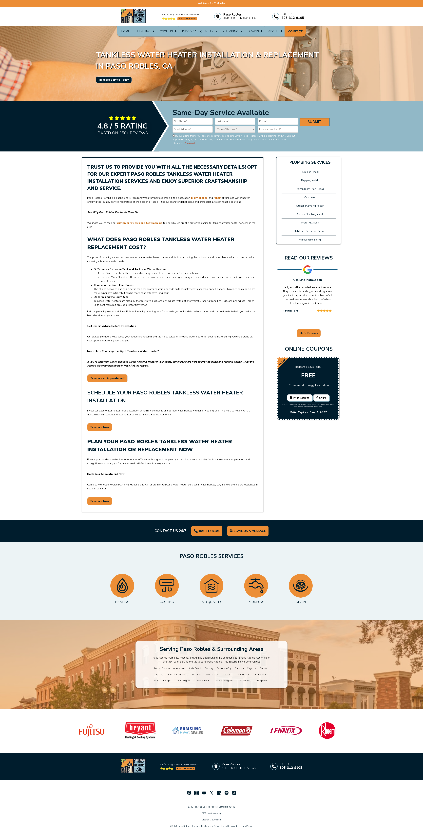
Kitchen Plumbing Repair (310, 206)
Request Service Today (114, 80)
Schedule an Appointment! (107, 378)
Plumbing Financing (310, 239)
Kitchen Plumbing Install (310, 214)
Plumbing (230, 31)
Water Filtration (310, 222)
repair (217, 198)
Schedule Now (99, 427)
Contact (295, 31)
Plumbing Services (310, 162)
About (273, 31)
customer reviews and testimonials (139, 223)
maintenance (199, 198)
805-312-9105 (209, 531)
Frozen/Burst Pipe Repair (310, 189)
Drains (253, 31)
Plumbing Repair (310, 172)
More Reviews (309, 333)
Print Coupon (301, 398)
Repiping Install (310, 180)
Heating (144, 31)
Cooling (166, 31)
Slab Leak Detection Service (310, 231)
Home (125, 31)
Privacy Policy (245, 826)
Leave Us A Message (250, 531)
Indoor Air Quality (197, 31)
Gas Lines (309, 197)
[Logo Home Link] (133, 16)
